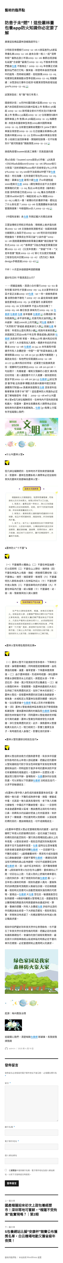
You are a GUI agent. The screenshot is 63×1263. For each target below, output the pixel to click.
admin (12, 1048)
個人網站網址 (11, 1155)
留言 (8, 1083)
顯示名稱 (10, 1127)
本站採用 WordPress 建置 (30, 1257)
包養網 (13, 314)
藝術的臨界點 (15, 10)
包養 (14, 66)
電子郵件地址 (12, 1141)
